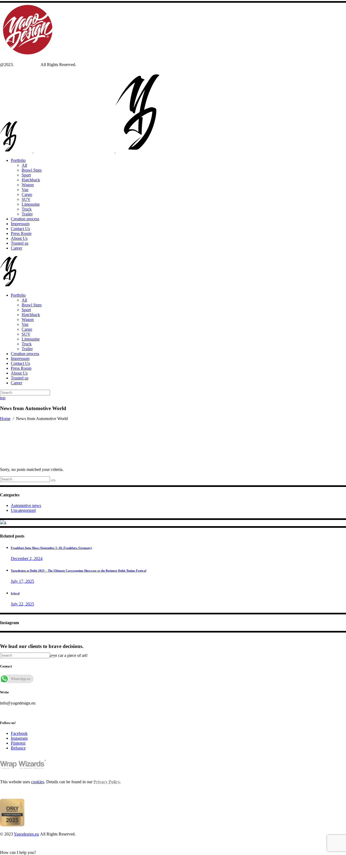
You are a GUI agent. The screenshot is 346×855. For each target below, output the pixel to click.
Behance (18, 748)
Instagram (19, 738)
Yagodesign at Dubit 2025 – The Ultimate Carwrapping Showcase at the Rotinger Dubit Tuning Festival (78, 570)
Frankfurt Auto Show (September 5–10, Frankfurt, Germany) (51, 547)
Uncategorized (23, 510)
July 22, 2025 (22, 604)
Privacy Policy (106, 781)
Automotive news (26, 505)
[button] (18, 852)
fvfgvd (15, 593)
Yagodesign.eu (27, 64)
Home (5, 418)
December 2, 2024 (26, 558)
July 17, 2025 (22, 581)
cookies (37, 781)
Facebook (19, 733)
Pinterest (18, 743)
